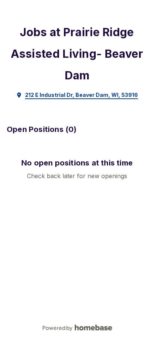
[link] (77, 95)
